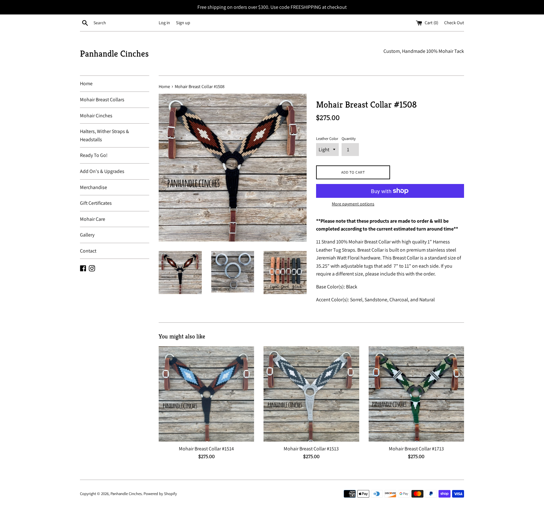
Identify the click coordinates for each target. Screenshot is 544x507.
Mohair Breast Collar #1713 (416, 448)
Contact (88, 251)
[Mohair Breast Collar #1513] (311, 394)
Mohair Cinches (96, 115)
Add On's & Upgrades (102, 171)
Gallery (87, 234)
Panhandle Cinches (114, 53)
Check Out (454, 22)
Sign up (183, 22)
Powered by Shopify (160, 493)
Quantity (349, 138)
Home (86, 83)
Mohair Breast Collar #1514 (206, 448)
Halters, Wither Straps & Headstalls (104, 135)
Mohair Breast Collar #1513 (311, 448)
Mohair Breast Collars (102, 99)
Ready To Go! (94, 155)
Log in (164, 22)
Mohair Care (92, 219)
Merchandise (93, 187)
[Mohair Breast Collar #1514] (206, 394)
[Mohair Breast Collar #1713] (416, 394)
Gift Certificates (96, 203)
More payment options (353, 204)
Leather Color (327, 138)
